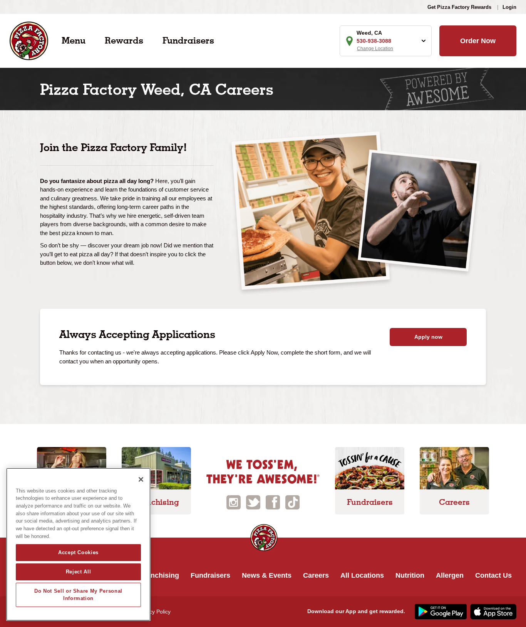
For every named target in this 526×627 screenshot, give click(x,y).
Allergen (450, 575)
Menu (73, 40)
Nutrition (409, 575)
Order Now (478, 41)
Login (509, 7)
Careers (316, 575)
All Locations (362, 575)
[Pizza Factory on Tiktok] (292, 502)
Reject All (78, 572)
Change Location (375, 48)
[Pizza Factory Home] (29, 40)
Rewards (124, 40)
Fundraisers (188, 40)
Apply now (428, 337)
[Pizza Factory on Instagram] (233, 502)
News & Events (266, 575)
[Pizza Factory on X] (253, 502)
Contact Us (493, 575)
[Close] (140, 479)
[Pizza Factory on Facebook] (273, 502)
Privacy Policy (154, 612)
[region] (78, 544)
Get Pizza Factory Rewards (459, 7)
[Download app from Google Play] (440, 611)
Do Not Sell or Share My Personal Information (78, 594)
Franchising (159, 575)
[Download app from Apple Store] (492, 611)
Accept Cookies (78, 552)
